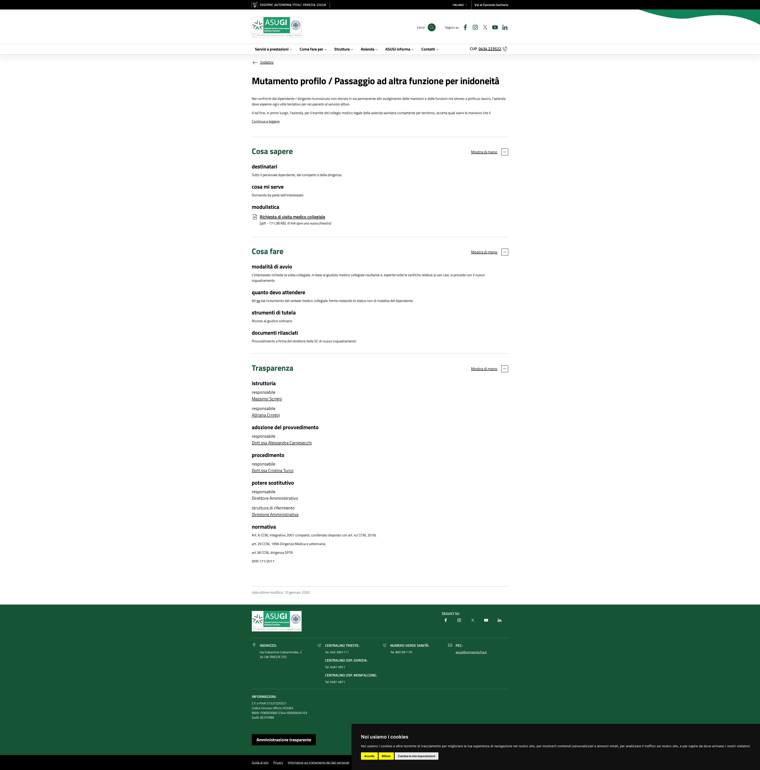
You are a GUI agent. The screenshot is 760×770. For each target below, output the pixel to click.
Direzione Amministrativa (275, 514)
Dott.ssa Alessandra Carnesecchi (282, 442)
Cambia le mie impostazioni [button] (416, 756)
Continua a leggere (266, 121)
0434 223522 (490, 49)
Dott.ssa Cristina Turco (273, 470)
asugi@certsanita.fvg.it (471, 652)
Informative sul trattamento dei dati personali (318, 762)
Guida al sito (260, 762)
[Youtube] (493, 27)
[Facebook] (464, 27)
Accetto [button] (369, 756)
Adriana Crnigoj (266, 415)
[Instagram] (474, 27)
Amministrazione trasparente (283, 739)
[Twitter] (483, 27)
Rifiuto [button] (386, 756)
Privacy (278, 762)
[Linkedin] (503, 27)
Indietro (267, 62)
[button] (460, 4)
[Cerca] (432, 27)
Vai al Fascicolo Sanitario (491, 4)
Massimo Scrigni (267, 398)
